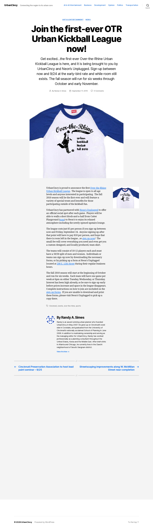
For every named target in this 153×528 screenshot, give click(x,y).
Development (100, 5)
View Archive (63, 352)
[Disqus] (76, 412)
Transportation (132, 5)
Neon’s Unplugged (89, 210)
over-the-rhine (69, 306)
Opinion (111, 5)
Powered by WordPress (44, 522)
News (88, 20)
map (62, 219)
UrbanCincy (10, 5)
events (60, 306)
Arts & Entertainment (72, 5)
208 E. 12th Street (66, 263)
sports (78, 306)
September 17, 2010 (80, 91)
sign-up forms (53, 292)
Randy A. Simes (60, 91)
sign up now (88, 238)
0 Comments (99, 91)
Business (88, 5)
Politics (120, 5)
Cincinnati (53, 306)
